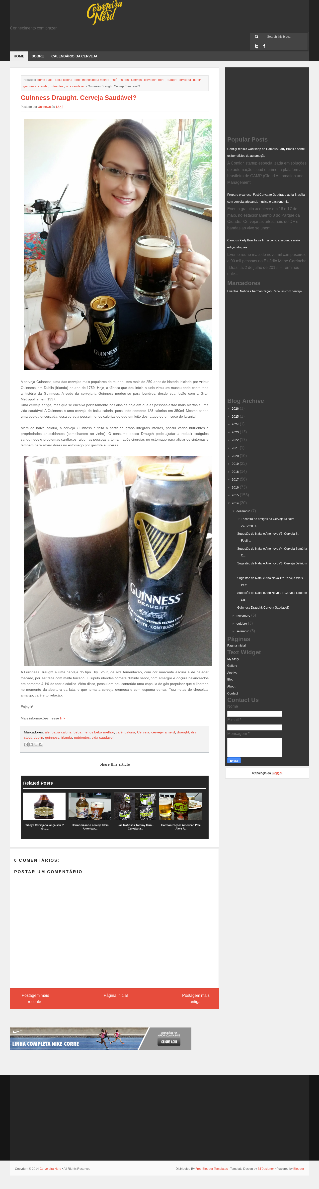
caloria (124, 80)
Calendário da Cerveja (74, 56)
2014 (235, 503)
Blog (230, 679)
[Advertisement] (252, 319)
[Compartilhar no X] (35, 744)
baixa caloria (63, 80)
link (62, 718)
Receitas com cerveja (287, 291)
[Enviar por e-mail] (26, 744)
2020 (235, 456)
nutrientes (56, 86)
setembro (243, 631)
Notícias (245, 291)
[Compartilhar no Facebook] (40, 744)
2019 (235, 464)
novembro (243, 615)
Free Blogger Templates (211, 1169)
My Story (233, 659)
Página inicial (116, 995)
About (231, 686)
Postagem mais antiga (196, 998)
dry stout (185, 80)
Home (19, 56)
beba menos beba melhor (92, 80)
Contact (232, 693)
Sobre (38, 56)
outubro (242, 623)
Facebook (264, 46)
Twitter (256, 46)
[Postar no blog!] (30, 744)
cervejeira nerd (154, 80)
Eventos (232, 291)
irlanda (43, 86)
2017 (235, 479)
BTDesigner (266, 1169)
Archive (232, 673)
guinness (29, 86)
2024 (235, 424)
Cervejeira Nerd (50, 1169)
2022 (235, 440)
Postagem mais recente (35, 998)
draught (172, 80)
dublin (197, 80)
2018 (235, 472)
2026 (235, 408)
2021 (235, 448)
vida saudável (75, 86)
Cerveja (136, 80)
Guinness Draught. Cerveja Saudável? (263, 607)
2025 (235, 416)
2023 (235, 432)
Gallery (232, 666)
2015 (235, 495)
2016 (235, 487)
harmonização (262, 291)
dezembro (243, 511)
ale (50, 80)
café (114, 80)
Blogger (277, 773)
